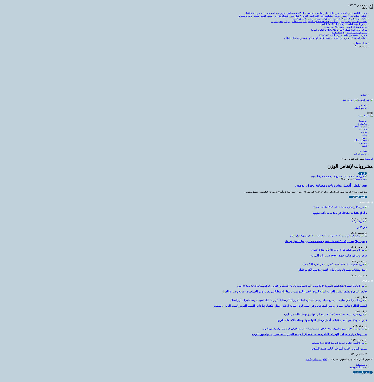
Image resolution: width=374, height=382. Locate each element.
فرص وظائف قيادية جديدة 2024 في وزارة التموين (338, 255)
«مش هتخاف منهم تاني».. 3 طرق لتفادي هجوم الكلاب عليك (333, 269)
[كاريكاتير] (358, 221)
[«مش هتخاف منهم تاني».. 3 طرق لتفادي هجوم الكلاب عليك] (334, 264)
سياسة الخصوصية (358, 367)
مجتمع (364, 134)
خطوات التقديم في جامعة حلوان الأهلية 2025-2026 (343, 35)
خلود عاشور (361, 179)
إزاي (365, 137)
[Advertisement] (187, 70)
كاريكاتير (362, 227)
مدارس (363, 132)
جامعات (363, 129)
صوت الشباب (360, 140)
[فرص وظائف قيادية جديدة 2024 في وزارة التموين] (339, 250)
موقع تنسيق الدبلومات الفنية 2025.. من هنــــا (345, 27)
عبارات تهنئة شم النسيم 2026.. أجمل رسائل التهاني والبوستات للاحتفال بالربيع (330, 18)
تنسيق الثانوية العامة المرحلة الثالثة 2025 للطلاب (344, 24)
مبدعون (363, 143)
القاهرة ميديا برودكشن (316, 359)
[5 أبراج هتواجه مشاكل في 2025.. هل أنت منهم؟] (340, 207)
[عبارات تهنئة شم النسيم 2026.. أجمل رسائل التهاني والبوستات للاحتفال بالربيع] (325, 314)
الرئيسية (363, 121)
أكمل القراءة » (358, 197)
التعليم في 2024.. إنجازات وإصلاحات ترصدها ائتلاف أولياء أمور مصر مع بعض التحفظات (325, 38)
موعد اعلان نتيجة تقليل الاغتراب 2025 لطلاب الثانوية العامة (339, 30)
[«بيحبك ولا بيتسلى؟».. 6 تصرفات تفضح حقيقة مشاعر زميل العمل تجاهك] (328, 235)
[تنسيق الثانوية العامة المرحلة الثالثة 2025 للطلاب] (339, 343)
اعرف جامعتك (360, 126)
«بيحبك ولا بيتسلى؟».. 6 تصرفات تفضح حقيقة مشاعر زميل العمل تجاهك (326, 241)
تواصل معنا (361, 364)
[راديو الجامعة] (358, 100)
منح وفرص (361, 123)
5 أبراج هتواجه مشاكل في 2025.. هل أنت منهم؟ (340, 212)
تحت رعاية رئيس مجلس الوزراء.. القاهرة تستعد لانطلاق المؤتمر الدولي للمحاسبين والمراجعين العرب (319, 21)
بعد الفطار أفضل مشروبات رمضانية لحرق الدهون (331, 185)
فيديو (364, 146)
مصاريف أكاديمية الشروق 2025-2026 (349, 32)
